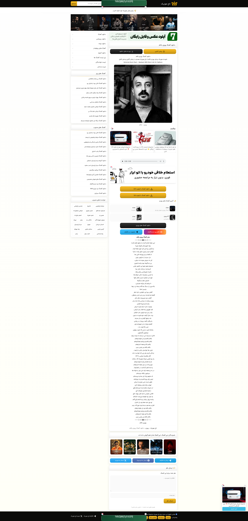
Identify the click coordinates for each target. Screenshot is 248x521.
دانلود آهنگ (146, 56)
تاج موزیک (165, 4)
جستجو (74, 4)
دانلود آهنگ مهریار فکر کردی (97, 116)
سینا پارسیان (78, 225)
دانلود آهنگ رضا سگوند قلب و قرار (96, 93)
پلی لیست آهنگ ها (100, 58)
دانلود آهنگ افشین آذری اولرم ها (96, 175)
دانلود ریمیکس (101, 39)
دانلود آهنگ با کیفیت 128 (141, 195)
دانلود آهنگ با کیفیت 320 (142, 189)
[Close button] (245, 485)
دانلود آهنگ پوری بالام (167, 45)
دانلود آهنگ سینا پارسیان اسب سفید (95, 165)
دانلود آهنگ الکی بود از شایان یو (96, 83)
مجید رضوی (89, 211)
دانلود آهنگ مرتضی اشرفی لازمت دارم (95, 107)
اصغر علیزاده (78, 215)
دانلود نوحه (102, 44)
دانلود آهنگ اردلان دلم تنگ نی (97, 111)
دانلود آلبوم (102, 53)
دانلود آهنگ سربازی (100, 193)
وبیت (168, 517)
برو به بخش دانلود (125, 51)
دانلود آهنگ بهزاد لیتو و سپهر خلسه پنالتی (93, 97)
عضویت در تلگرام (130, 232)
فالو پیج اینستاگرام (153, 232)
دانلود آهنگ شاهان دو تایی (98, 102)
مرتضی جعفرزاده (78, 211)
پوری (147, 428)
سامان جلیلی (88, 229)
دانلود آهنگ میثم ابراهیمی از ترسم (96, 137)
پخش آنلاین (158, 51)
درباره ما (161, 517)
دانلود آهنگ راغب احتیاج (99, 151)
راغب (76, 234)
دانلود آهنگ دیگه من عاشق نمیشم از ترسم (93, 121)
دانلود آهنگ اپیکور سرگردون (97, 170)
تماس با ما (153, 517)
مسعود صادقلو (100, 211)
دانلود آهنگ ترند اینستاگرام (98, 184)
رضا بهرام (77, 229)
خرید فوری (234, 509)
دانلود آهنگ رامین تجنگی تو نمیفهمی (95, 142)
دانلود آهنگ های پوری (143, 225)
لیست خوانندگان (101, 62)
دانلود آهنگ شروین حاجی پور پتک (96, 156)
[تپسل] (111, 167)
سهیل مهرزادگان (100, 220)
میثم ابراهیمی (100, 206)
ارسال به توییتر (119, 460)
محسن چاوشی (78, 206)
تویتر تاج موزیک (75, 516)
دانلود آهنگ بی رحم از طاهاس (97, 79)
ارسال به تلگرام (164, 460)
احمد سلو (87, 234)
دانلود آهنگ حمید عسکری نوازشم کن (95, 147)
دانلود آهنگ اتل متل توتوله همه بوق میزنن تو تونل (91, 88)
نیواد (75, 220)
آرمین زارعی (100, 229)
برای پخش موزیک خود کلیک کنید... (123, 11)
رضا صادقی (100, 234)
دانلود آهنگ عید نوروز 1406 (98, 189)
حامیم (89, 206)
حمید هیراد (90, 215)
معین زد (101, 215)
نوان (81, 220)
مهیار (88, 225)
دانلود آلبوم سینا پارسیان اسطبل (96, 161)
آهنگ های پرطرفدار (99, 48)
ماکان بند (89, 220)
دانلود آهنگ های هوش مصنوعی (96, 179)
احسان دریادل (100, 225)
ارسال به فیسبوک (142, 460)
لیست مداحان (101, 67)
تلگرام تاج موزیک (88, 516)
